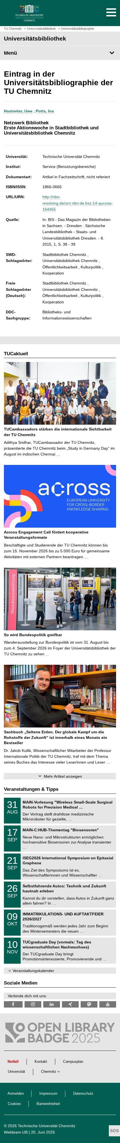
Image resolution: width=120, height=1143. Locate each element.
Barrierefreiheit (48, 1104)
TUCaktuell (16, 353)
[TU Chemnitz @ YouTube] (107, 1004)
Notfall (13, 1062)
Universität (16, 1072)
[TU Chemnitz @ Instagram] (33, 1004)
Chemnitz (48, 1072)
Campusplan (73, 1062)
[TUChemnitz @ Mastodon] (89, 1004)
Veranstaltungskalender (33, 970)
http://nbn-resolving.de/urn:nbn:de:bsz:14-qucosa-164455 (77, 203)
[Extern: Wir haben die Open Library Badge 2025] (60, 1034)
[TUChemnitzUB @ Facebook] (13, 1004)
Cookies (14, 1104)
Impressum (48, 1094)
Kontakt (41, 1062)
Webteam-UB (16, 1132)
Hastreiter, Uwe (18, 111)
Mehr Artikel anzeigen (63, 776)
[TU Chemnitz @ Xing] (70, 1004)
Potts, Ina (45, 111)
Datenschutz (83, 1094)
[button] (105, 13)
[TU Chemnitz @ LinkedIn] (51, 1004)
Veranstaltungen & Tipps (31, 789)
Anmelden (16, 1094)
